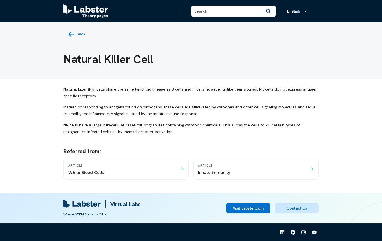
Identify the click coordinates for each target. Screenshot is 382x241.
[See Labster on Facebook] (293, 232)
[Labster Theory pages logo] (85, 11)
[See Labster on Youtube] (314, 232)
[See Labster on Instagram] (304, 232)
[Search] (268, 11)
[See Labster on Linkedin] (282, 232)
